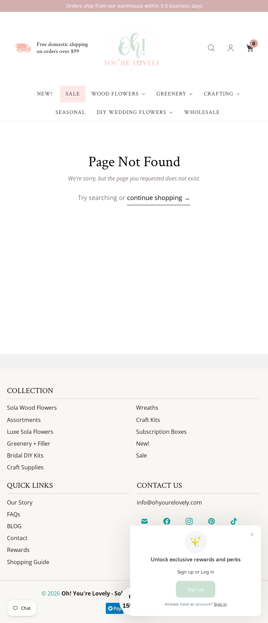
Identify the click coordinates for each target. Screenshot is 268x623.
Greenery (171, 94)
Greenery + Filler (28, 443)
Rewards (18, 550)
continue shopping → (158, 197)
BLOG (14, 526)
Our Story (19, 502)
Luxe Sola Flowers (30, 432)
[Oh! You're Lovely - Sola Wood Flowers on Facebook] (166, 521)
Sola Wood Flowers (32, 408)
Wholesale (202, 112)
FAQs (13, 514)
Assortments (24, 420)
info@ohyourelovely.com (169, 502)
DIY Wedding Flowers (131, 112)
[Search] (211, 48)
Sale (73, 94)
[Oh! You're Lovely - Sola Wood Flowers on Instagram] (189, 521)
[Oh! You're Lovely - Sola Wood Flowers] (131, 47)
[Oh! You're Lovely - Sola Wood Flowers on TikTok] (233, 521)
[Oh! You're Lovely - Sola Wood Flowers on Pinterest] (211, 521)
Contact (17, 538)
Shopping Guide (28, 562)
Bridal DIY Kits (25, 455)
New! (45, 94)
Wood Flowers (115, 94)
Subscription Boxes (161, 432)
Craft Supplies (25, 467)
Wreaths (147, 408)
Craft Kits (148, 420)
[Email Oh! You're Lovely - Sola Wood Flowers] (144, 521)
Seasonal (70, 112)
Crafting (218, 94)
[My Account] (230, 48)
